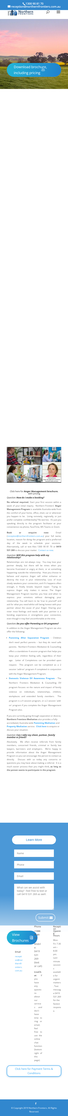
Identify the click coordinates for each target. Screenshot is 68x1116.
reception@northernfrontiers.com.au (43, 410)
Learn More (34, 840)
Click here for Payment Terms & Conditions (34, 1071)
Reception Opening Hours (57, 931)
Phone (37, 926)
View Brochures (20, 937)
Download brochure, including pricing (30, 70)
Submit (43, 917)
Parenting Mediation (44, 722)
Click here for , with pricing (34, 434)
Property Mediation (17, 726)
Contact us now (45, 550)
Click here (41, 726)
